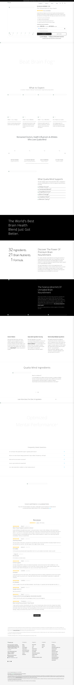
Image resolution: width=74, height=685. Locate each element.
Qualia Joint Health (55, 651)
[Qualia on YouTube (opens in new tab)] (11, 661)
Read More (37, 615)
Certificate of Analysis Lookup (37, 657)
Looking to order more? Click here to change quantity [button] (51, 38)
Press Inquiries (24, 647)
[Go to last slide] (10, 34)
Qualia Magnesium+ (55, 658)
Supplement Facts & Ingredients (42, 24)
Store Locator (34, 650)
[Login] (62, 3)
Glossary (43, 645)
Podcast (43, 644)
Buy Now (44, 33)
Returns (33, 655)
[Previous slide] (9, 153)
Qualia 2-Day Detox (55, 654)
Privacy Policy (24, 648)
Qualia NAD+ (54, 650)
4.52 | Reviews (47, 10)
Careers (23, 652)
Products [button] (40, 3)
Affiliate (23, 645)
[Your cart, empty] (64, 3)
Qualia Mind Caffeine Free (56, 647)
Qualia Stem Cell (54, 652)
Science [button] (46, 3)
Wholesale (24, 654)
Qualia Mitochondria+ (55, 657)
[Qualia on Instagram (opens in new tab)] (9, 661)
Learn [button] (52, 3)
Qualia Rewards (34, 654)
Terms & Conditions (25, 651)
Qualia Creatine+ (54, 655)
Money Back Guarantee (36, 652)
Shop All (53, 644)
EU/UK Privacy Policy (25, 650)
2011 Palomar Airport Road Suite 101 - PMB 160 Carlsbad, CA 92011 (12, 652)
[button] (60, 3)
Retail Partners (34, 648)
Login (33, 645)
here (50, 508)
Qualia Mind (54, 645)
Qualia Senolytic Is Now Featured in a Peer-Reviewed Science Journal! (36, 0)
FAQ (33, 647)
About (23, 644)
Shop (57, 3)
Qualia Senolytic (54, 648)
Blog (42, 647)
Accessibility (34, 651)
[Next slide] (33, 34)
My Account (34, 644)
